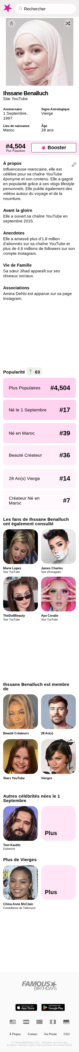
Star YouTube (15, 99)
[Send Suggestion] (74, 165)
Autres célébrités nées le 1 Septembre (31, 798)
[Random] (68, 23)
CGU (67, 1034)
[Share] (11, 23)
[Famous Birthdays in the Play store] (53, 1007)
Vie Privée (50, 1034)
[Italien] (53, 1022)
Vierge (47, 113)
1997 (7, 118)
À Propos (15, 1034)
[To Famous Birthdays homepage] (7, 8)
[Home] (39, 985)
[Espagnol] (26, 1022)
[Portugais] (39, 1022)
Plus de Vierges (20, 859)
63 (37, 371)
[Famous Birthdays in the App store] (26, 1007)
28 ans (47, 130)
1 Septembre (15, 113)
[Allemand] (66, 1022)
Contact (32, 1034)
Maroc (9, 130)
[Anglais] (13, 1022)
